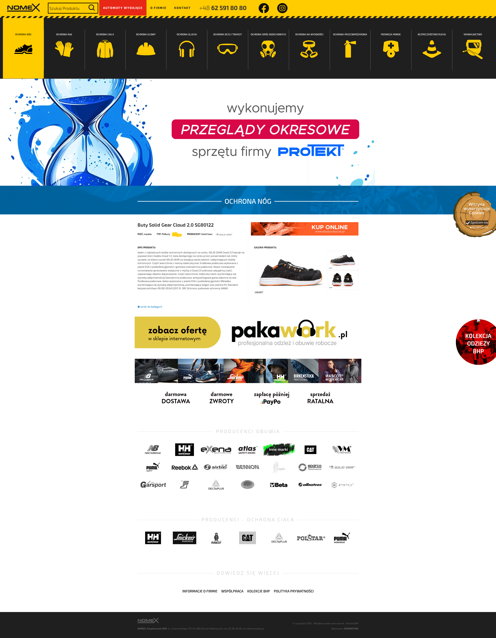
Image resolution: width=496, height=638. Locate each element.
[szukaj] (92, 7)
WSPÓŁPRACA (232, 591)
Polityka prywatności (294, 591)
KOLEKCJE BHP (258, 591)
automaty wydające (123, 7)
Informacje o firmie (199, 591)
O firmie (158, 7)
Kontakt (182, 7)
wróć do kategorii (151, 306)
